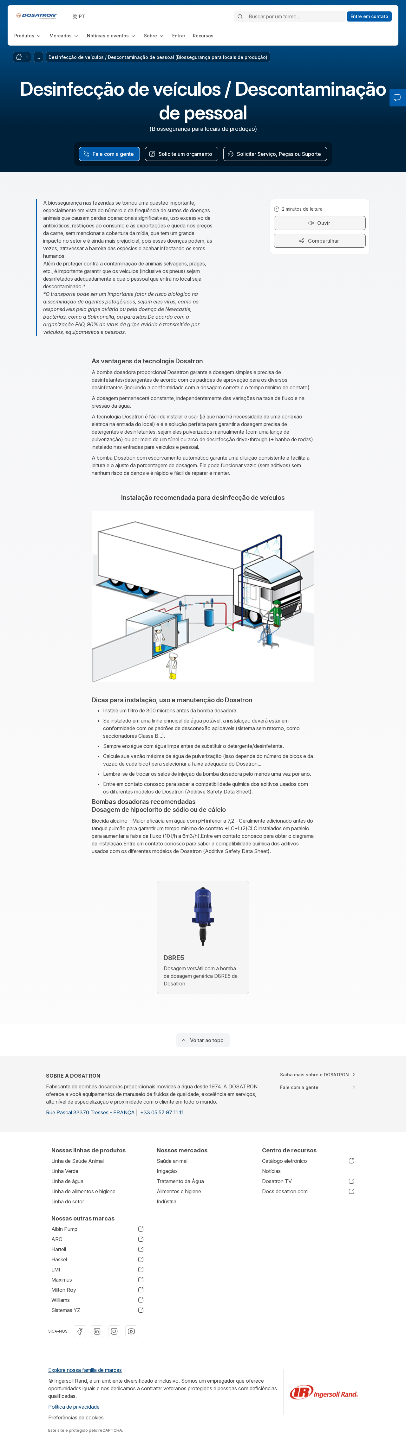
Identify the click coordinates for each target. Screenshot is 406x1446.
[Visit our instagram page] (114, 1331)
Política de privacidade (74, 1407)
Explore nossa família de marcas (85, 1370)
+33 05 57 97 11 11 (162, 1112)
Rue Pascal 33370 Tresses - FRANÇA (91, 1112)
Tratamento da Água (180, 1181)
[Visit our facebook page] (80, 1331)
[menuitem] (28, 35)
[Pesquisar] (240, 16)
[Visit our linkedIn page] (97, 1331)
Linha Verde (64, 1171)
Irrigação (167, 1171)
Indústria (166, 1201)
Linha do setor (67, 1201)
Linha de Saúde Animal (77, 1161)
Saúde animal (172, 1161)
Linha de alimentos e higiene (83, 1191)
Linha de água (67, 1181)
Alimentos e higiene (179, 1191)
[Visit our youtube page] (131, 1331)
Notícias (271, 1171)
